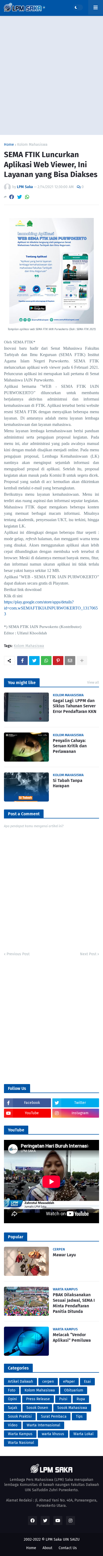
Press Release (38, 1399)
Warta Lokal (83, 1434)
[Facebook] (11, 196)
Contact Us (68, 1548)
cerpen (48, 1381)
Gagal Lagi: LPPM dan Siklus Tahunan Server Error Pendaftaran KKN (74, 706)
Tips (79, 1416)
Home (9, 145)
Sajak (12, 1407)
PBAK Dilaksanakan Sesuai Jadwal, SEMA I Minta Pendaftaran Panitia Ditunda (74, 1303)
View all (93, 682)
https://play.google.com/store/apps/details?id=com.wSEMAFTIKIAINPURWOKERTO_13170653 (51, 608)
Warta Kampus (20, 1434)
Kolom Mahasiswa (32, 145)
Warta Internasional (43, 1425)
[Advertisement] (51, 75)
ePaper (69, 1381)
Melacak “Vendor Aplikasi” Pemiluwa (72, 1337)
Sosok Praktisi (20, 1416)
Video (12, 1425)
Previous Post (18, 954)
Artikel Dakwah (20, 1381)
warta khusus (53, 1434)
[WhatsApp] (27, 196)
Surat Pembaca (54, 1416)
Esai (87, 1381)
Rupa (81, 1399)
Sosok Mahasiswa (72, 1407)
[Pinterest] (58, 660)
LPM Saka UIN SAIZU (62, 1539)
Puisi (63, 1399)
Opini (12, 1399)
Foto (11, 1390)
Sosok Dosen (37, 1407)
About (47, 1548)
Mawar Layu (64, 1254)
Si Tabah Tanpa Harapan (67, 783)
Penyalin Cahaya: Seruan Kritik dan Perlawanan (70, 746)
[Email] (70, 660)
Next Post (88, 954)
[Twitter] (19, 196)
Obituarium (73, 1390)
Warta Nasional (21, 1442)
